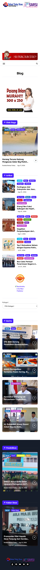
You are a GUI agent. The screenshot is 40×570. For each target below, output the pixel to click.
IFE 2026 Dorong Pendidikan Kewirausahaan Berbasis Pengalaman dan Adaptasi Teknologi (16, 346)
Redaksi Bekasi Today (8, 165)
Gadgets (20, 184)
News (26, 222)
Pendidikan (15, 455)
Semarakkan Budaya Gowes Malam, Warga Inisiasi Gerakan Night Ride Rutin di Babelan (15, 163)
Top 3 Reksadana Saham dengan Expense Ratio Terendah (27, 247)
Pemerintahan (22, 203)
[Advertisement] (20, 29)
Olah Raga (14, 129)
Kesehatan (27, 219)
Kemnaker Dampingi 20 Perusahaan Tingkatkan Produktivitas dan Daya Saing (15, 401)
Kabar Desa (21, 510)
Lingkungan (27, 200)
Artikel (20, 180)
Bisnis (25, 180)
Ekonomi (34, 216)
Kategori (5, 302)
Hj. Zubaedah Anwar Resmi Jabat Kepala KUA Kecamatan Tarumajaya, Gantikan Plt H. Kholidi (16, 428)
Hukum (20, 200)
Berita (7, 129)
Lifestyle (27, 184)
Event (13, 328)
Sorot (21, 129)
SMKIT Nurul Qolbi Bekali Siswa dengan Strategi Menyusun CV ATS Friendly (16, 484)
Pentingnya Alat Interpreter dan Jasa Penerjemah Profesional (27, 189)
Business (32, 180)
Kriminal (20, 222)
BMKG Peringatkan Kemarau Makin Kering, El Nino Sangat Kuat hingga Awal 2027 (16, 373)
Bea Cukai (21, 197)
